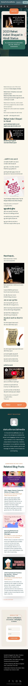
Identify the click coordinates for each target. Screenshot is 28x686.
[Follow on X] (7, 6)
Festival (10, 495)
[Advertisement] (14, 71)
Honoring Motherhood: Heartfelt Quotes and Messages (11, 532)
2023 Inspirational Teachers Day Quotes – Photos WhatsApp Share (13, 574)
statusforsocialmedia (12, 494)
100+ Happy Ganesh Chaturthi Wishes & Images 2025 (13, 491)
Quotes (14, 11)
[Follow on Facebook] (4, 6)
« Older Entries (8, 599)
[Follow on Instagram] (1, 6)
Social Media (16, 537)
